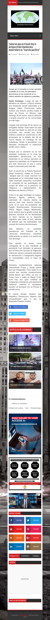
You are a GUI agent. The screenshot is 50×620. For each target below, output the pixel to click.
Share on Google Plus (21, 320)
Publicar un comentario (19, 403)
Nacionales (36, 54)
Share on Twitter (19, 313)
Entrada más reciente (16, 408)
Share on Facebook (20, 307)
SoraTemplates (23, 615)
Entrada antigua (36, 408)
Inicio (27, 408)
